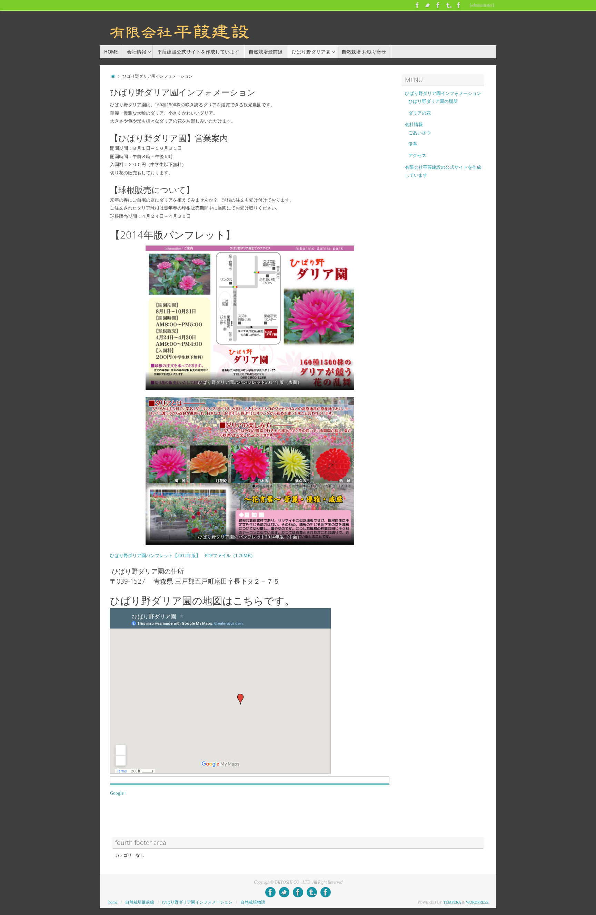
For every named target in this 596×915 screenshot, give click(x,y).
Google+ (118, 793)
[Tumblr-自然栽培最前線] (448, 5)
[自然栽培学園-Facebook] (459, 5)
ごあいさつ (419, 132)
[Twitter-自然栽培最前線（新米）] (428, 5)
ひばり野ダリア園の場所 (433, 101)
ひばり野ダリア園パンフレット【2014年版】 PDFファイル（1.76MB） (183, 555)
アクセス (417, 155)
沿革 (412, 144)
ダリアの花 (419, 113)
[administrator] (482, 5)
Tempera (452, 902)
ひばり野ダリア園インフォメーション (443, 93)
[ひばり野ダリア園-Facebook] (438, 5)
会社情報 (414, 124)
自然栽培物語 (252, 902)
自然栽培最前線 (139, 902)
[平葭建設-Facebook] (417, 5)
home (112, 902)
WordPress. (477, 902)
